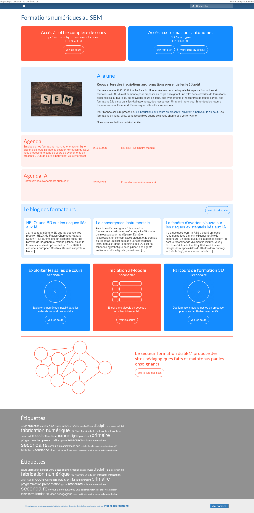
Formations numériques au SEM (61, 17)
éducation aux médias (95, 450)
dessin (83, 426)
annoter (44, 425)
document (115, 426)
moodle (38, 435)
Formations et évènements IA (124, 182)
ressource (75, 439)
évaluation (112, 450)
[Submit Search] (192, 6)
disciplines (102, 425)
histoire (80, 431)
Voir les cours (73, 50)
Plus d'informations (116, 505)
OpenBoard (51, 436)
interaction (114, 431)
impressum (248, 1)
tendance (42, 449)
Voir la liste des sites (150, 372)
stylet (86, 446)
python (64, 440)
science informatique (94, 440)
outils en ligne (68, 435)
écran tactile (78, 450)
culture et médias (70, 425)
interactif (102, 431)
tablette (26, 450)
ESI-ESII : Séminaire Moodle (124, 148)
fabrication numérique (45, 430)
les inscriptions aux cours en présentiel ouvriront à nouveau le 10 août (177, 112)
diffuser (89, 426)
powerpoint (85, 436)
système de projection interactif (103, 446)
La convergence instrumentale (123, 222)
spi (82, 446)
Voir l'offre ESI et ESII (192, 50)
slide (59, 446)
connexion (235, 1)
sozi (78, 446)
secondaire (34, 444)
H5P (73, 431)
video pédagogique (61, 450)
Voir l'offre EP (164, 50)
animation (33, 426)
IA (86, 431)
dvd (122, 426)
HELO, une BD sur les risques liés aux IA (56, 225)
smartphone (68, 446)
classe (58, 425)
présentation (51, 440)
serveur (52, 445)
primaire (101, 434)
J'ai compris (219, 506)
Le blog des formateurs (50, 209)
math (29, 436)
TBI (33, 450)
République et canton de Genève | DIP (19, 1)
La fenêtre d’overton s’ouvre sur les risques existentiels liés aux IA (196, 225)
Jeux (23, 436)
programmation (31, 440)
